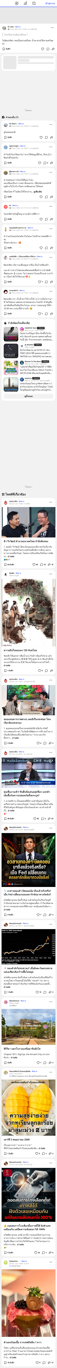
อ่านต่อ (11, 556)
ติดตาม (18, 27)
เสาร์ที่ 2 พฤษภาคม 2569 (17, 1139)
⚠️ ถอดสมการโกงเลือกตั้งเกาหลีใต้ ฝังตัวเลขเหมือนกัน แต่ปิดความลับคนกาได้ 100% (27, 1227)
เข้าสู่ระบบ (50, 3)
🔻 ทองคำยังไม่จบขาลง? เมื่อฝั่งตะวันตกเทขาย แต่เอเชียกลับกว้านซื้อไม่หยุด (28, 970)
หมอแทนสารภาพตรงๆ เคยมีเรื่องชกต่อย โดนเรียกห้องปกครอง (27, 721)
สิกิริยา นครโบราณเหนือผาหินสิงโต (22, 1048)
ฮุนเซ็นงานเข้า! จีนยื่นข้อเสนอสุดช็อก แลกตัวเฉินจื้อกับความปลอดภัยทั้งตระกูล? (27, 793)
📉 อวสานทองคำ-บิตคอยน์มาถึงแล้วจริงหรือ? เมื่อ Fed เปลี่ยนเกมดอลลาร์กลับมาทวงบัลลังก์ (27, 892)
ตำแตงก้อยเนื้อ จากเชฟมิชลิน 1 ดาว (22, 1342)
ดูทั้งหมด (29, 396)
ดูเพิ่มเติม (38, 191)
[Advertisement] (28, 15)
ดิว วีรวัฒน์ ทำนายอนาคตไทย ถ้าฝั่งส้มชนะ (26, 541)
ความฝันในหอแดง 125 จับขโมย (20, 650)
